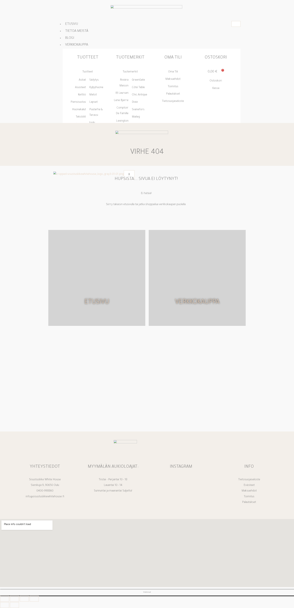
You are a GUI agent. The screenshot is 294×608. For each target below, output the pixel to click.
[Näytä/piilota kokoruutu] (14, 599)
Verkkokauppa (197, 302)
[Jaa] (24, 599)
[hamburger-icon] (236, 24)
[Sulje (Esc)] (34, 599)
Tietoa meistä (76, 31)
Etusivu (71, 24)
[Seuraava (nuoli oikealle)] (14, 605)
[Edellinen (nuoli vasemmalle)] (4, 605)
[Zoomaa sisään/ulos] (4, 599)
